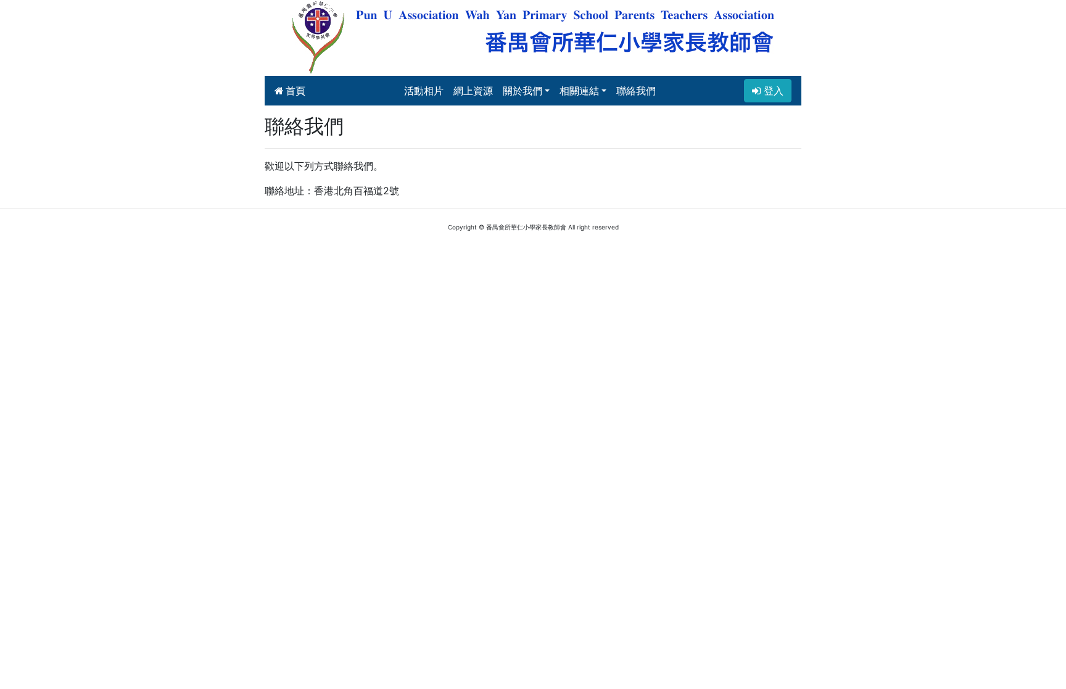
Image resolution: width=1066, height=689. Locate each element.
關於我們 (522, 91)
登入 (772, 91)
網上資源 (473, 91)
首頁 (295, 91)
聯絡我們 (636, 91)
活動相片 (424, 91)
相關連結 (579, 91)
